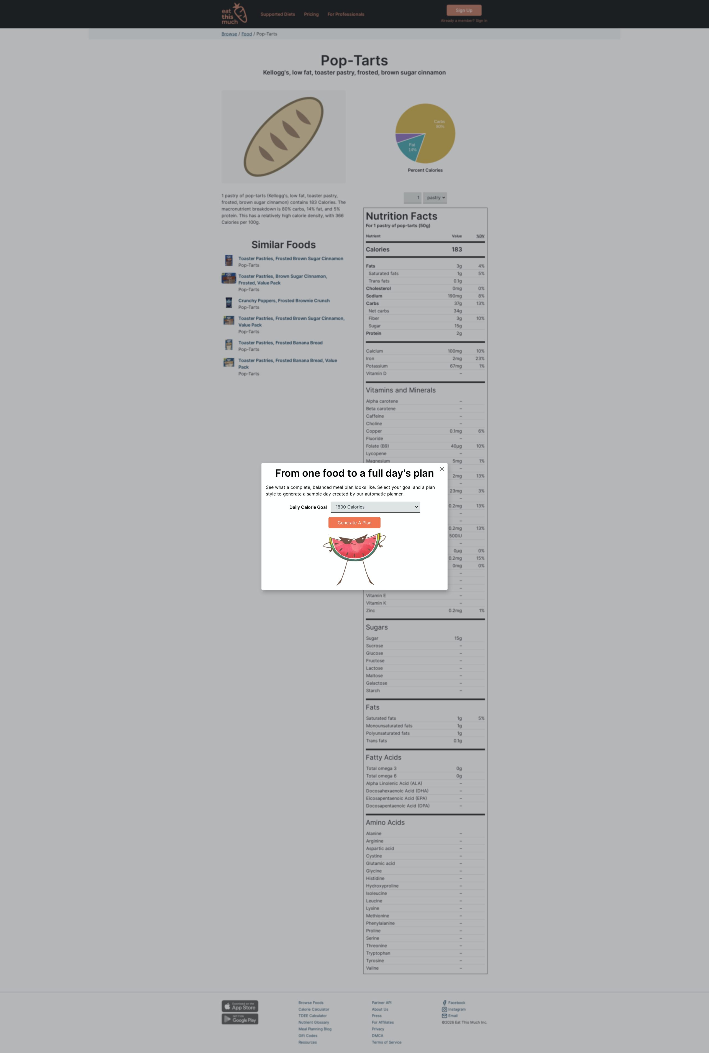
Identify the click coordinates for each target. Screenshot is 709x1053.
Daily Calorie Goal (308, 507)
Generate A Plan (354, 522)
